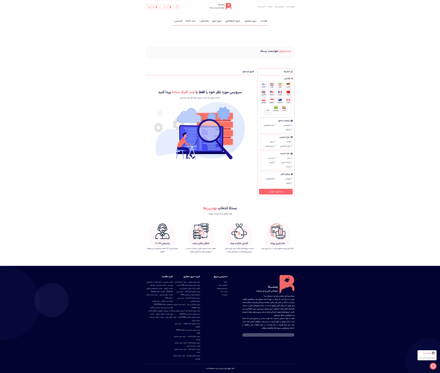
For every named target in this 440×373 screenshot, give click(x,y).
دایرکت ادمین (285, 162)
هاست (264, 21)
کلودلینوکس (269, 179)
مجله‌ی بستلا (223, 285)
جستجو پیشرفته (222, 288)
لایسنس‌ (178, 21)
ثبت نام (166, 7)
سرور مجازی (250, 21)
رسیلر (272, 142)
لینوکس (287, 179)
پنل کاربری (151, 7)
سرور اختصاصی (232, 21)
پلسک (288, 167)
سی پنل (271, 158)
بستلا (225, 282)
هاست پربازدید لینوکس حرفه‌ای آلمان (160, 311)
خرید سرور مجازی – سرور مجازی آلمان (187, 282)
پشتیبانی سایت (279, 6)
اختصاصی (287, 125)
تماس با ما (223, 291)
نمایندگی (205, 21)
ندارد (288, 158)
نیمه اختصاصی (269, 125)
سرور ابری (216, 21)
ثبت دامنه (190, 21)
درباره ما (269, 6)
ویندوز (271, 162)
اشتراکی (287, 130)
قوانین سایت (290, 6)
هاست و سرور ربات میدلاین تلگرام (161, 307)
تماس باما (261, 6)
